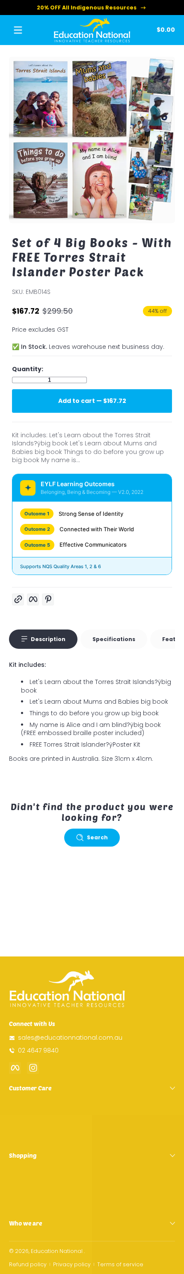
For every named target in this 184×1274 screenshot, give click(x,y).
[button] (164, 30)
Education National (57, 1251)
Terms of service (120, 1264)
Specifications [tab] (113, 639)
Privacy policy (72, 1264)
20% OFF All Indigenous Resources (87, 7)
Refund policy (28, 1264)
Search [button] (97, 837)
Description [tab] (48, 639)
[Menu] (18, 30)
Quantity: (27, 369)
